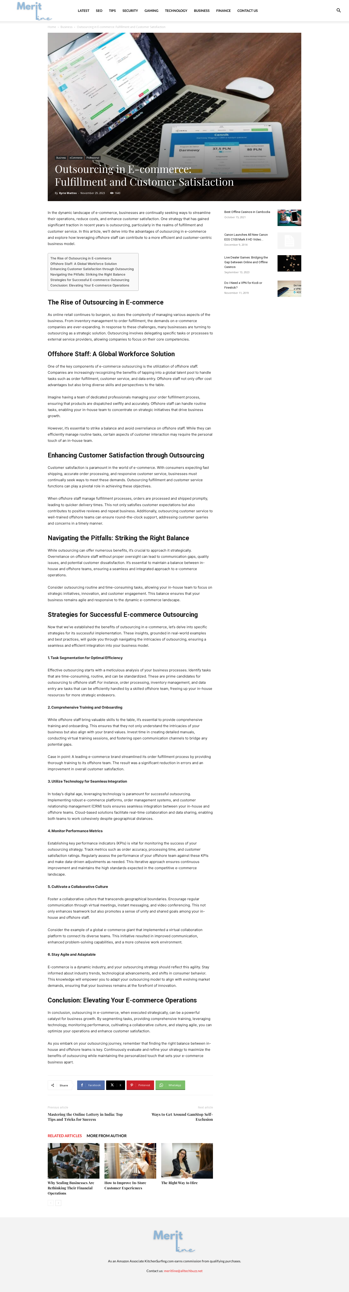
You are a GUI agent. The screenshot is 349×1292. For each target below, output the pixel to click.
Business (202, 11)
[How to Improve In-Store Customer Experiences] (130, 1161)
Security (130, 11)
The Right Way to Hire (179, 1182)
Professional (92, 157)
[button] (338, 11)
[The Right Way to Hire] (187, 1161)
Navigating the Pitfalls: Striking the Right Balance (87, 274)
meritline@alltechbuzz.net (183, 1271)
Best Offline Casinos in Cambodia (247, 212)
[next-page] (58, 1203)
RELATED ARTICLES (65, 1135)
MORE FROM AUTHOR (107, 1135)
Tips (112, 11)
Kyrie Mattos (68, 193)
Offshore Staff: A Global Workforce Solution (83, 264)
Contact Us (247, 11)
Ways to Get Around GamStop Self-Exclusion (182, 1117)
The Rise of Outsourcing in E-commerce (80, 258)
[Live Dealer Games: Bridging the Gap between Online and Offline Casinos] (289, 263)
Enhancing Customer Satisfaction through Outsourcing (92, 269)
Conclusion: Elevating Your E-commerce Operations (89, 285)
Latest (83, 11)
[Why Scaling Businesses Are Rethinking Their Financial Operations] (73, 1161)
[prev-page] (51, 1203)
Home (52, 27)
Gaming (151, 11)
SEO (99, 11)
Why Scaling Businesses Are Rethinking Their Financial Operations (71, 1187)
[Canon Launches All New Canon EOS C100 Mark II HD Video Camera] (289, 240)
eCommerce (76, 157)
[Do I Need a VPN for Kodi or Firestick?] (289, 289)
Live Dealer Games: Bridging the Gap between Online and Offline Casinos (246, 262)
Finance (223, 11)
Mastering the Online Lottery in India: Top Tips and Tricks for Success (85, 1117)
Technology (176, 11)
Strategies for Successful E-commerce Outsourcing (89, 280)
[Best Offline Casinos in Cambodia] (289, 218)
